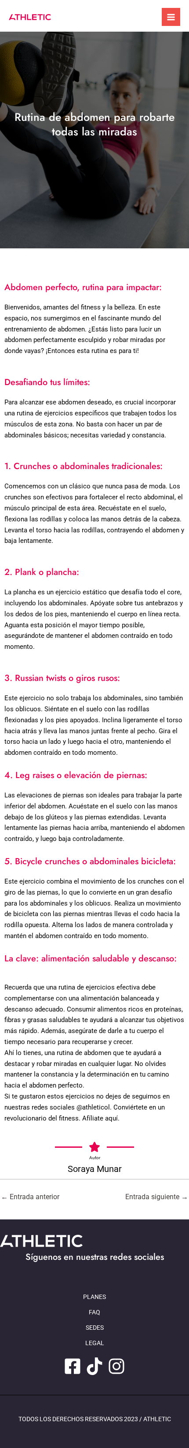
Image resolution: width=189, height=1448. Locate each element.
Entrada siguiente (156, 1197)
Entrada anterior (30, 1197)
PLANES (94, 1296)
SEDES (95, 1327)
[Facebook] (72, 1366)
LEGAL (94, 1342)
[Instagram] (116, 1366)
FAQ (94, 1312)
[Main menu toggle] (171, 17)
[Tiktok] (94, 1366)
